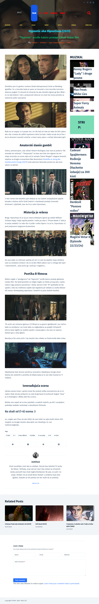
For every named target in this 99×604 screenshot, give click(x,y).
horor (46, 25)
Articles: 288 (35, 483)
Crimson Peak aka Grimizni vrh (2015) (18, 524)
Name (16, 555)
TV (40, 13)
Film (34, 13)
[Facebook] (87, 2)
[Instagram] (93, 2)
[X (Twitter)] (90, 2)
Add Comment (20, 562)
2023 (8, 435)
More (62, 13)
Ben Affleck (22, 435)
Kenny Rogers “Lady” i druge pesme (83, 73)
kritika (32, 435)
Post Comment (20, 580)
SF (49, 435)
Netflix (60, 25)
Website (66, 555)
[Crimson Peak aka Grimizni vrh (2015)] (19, 513)
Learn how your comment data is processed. (62, 583)
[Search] (89, 13)
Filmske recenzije (58, 43)
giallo (33, 25)
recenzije (7, 25)
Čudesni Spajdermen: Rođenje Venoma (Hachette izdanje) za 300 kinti (80, 163)
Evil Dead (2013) (41, 524)
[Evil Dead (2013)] (49, 513)
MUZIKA (54, 13)
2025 (21, 25)
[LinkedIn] (58, 444)
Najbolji (73, 25)
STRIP (45, 13)
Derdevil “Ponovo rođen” (75, 206)
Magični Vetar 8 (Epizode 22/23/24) (80, 241)
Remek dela (88, 25)
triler (56, 435)
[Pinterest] (43, 444)
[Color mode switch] (84, 2)
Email (41, 555)
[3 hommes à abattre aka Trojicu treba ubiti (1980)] (80, 513)
